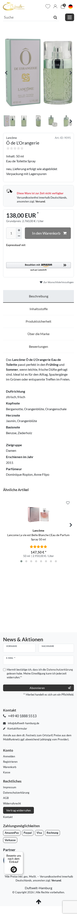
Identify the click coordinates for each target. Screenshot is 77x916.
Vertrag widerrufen (18, 810)
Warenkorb (9, 767)
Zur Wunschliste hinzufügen (58, 282)
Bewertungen (38, 346)
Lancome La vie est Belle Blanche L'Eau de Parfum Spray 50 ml (38, 535)
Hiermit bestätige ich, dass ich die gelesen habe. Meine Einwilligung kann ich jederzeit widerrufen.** (40, 673)
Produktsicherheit (38, 321)
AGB (6, 798)
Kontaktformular (17, 728)
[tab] (38, 296)
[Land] (70, 6)
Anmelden (9, 756)
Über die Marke (38, 334)
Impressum (9, 787)
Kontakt (8, 817)
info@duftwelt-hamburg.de (23, 723)
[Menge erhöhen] (19, 230)
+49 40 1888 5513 (22, 716)
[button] (38, 266)
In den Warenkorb (46, 233)
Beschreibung (38, 296)
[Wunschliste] (48, 6)
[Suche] (55, 17)
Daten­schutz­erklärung (16, 792)
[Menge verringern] (19, 236)
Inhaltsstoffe (39, 309)
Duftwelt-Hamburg (38, 888)
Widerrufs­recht (12, 803)
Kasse (6, 772)
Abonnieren (37, 688)
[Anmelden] (55, 6)
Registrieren (10, 761)
